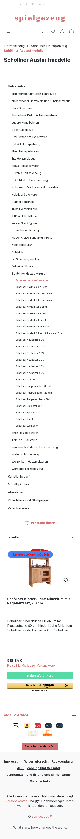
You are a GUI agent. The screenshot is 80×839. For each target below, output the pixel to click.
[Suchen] (43, 31)
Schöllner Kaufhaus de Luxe (31, 286)
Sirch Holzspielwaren (25, 432)
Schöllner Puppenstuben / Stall (33, 399)
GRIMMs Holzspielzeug (26, 173)
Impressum (12, 761)
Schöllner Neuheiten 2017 (30, 372)
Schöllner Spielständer (28, 405)
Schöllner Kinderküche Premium (34, 300)
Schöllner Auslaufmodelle (32, 280)
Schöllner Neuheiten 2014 (30, 366)
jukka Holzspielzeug (25, 208)
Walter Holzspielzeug (25, 454)
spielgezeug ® (42, 816)
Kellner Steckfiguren (25, 223)
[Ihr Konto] (62, 31)
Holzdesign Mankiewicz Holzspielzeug (36, 187)
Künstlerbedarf (19, 476)
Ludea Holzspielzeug (25, 230)
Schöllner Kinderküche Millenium (34, 293)
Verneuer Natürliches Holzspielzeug (35, 447)
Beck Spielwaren (22, 108)
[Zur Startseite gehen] (40, 18)
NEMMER (17, 252)
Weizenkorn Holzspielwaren (30, 461)
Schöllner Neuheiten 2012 (30, 353)
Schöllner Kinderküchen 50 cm (33, 320)
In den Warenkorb (40, 675)
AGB (20, 768)
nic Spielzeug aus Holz (26, 259)
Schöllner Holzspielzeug (28, 273)
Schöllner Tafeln (25, 419)
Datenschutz (40, 781)
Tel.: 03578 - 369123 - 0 (35, 4)
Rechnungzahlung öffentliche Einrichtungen (38, 775)
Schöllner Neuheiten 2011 (30, 346)
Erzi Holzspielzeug (24, 158)
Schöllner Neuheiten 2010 (30, 339)
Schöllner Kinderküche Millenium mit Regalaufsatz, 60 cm (38, 601)
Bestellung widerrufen (40, 746)
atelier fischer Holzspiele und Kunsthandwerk (41, 101)
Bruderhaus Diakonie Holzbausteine (35, 115)
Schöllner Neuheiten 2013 (30, 359)
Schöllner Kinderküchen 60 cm (33, 326)
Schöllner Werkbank (27, 425)
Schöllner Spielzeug (27, 412)
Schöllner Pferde (25, 379)
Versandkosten (16, 801)
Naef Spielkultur (22, 244)
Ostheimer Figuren (23, 266)
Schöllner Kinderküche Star (31, 313)
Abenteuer (15, 492)
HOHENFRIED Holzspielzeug (30, 180)
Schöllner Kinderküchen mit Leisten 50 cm (39, 333)
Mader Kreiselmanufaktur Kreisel (32, 237)
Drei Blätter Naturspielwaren (29, 137)
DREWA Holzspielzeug (26, 144)
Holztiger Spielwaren (25, 194)
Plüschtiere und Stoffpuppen (29, 500)
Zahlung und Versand (43, 768)
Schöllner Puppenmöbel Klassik (34, 386)
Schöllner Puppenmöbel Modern (34, 392)
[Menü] (8, 31)
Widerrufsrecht (36, 761)
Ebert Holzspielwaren (25, 151)
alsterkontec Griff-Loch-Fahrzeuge (34, 93)
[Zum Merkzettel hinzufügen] (66, 580)
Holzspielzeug (18, 86)
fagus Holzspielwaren (25, 165)
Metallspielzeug (19, 484)
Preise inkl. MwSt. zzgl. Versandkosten (31, 665)
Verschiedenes (18, 508)
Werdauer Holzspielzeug (28, 468)
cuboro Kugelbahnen (25, 122)
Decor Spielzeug (22, 129)
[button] (40, 687)
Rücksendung (62, 761)
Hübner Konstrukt (23, 201)
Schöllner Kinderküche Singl (31, 306)
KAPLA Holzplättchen (25, 216)
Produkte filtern (42, 523)
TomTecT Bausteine (24, 440)
